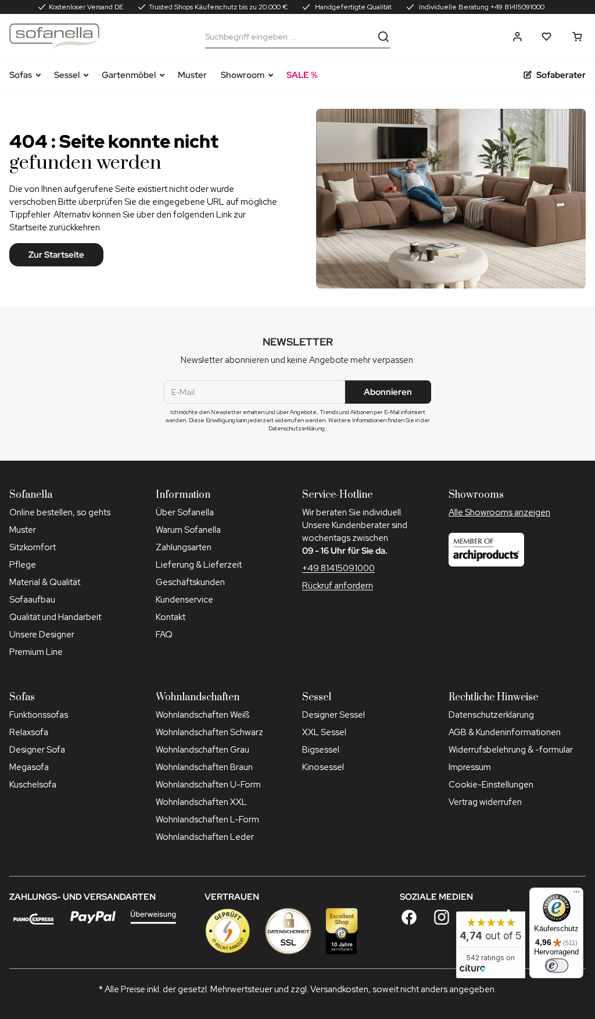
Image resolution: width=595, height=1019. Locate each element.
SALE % (302, 75)
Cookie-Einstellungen (491, 784)
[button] (517, 37)
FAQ (164, 634)
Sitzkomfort (32, 547)
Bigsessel (320, 750)
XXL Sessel (324, 732)
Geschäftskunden (190, 582)
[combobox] (288, 37)
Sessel (67, 75)
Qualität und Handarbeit (55, 617)
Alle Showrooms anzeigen (499, 512)
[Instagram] (441, 917)
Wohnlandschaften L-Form (207, 819)
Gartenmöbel (129, 75)
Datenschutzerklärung (491, 715)
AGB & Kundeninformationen (505, 732)
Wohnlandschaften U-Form (208, 784)
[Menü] (576, 895)
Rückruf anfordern (337, 586)
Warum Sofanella (188, 530)
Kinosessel (323, 767)
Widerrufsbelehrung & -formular (511, 750)
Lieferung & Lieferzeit (199, 565)
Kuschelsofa (32, 784)
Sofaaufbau (32, 599)
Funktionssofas (38, 715)
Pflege (22, 565)
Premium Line (36, 652)
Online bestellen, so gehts (59, 512)
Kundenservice (184, 599)
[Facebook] (409, 917)
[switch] (556, 965)
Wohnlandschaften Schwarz (209, 732)
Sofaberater (561, 75)
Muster (192, 75)
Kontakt (170, 617)
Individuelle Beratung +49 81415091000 (480, 7)
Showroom (242, 75)
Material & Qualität (44, 582)
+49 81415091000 (338, 568)
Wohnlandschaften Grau (202, 750)
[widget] (490, 944)
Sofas (20, 75)
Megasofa (29, 767)
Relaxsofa (28, 732)
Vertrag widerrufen (485, 802)
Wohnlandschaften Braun (204, 767)
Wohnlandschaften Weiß (202, 715)
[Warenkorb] (577, 37)
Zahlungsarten (184, 547)
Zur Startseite (56, 255)
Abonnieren (388, 392)
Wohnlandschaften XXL (201, 802)
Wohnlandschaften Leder (205, 837)
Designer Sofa (37, 750)
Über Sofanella (185, 512)
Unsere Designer (41, 634)
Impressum (470, 767)
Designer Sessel (333, 715)
